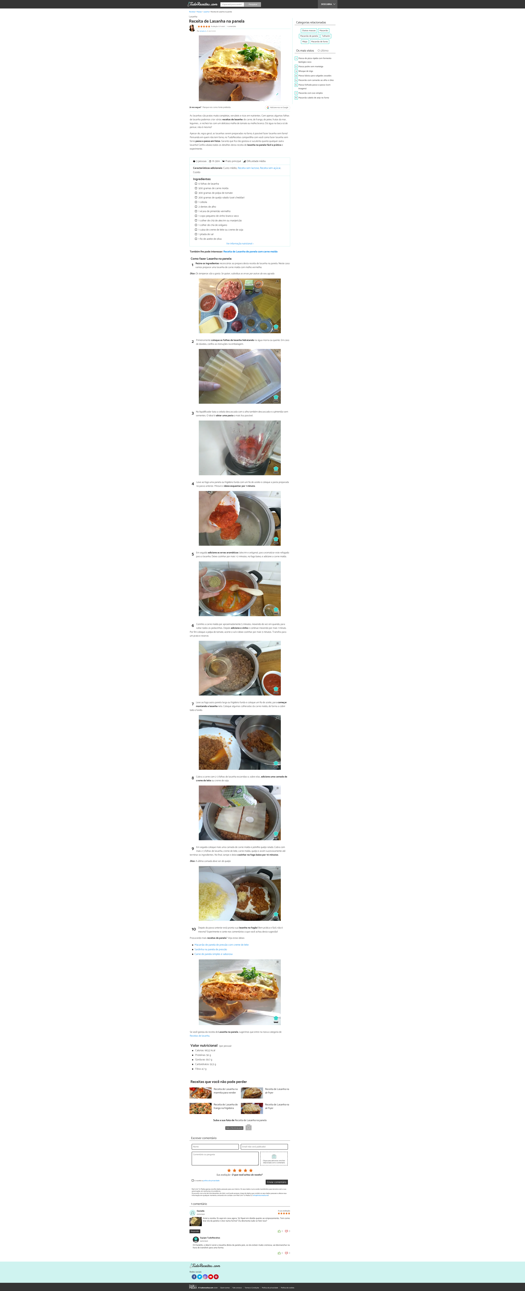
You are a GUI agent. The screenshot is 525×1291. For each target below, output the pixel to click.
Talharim (326, 36)
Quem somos (225, 1288)
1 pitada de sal (205, 234)
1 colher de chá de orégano (212, 225)
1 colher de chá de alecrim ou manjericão (220, 220)
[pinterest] (216, 1276)
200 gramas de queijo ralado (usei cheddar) (221, 197)
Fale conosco (237, 1288)
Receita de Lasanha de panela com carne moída (250, 252)
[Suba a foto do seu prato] (248, 1127)
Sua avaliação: (223, 1174)
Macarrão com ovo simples (310, 93)
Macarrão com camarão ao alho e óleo (316, 80)
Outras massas (309, 30)
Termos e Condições (252, 1288)
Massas (199, 11)
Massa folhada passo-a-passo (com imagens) (314, 86)
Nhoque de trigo (305, 71)
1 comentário (231, 26)
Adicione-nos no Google (279, 107)
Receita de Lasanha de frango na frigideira (226, 1106)
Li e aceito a (206, 1181)
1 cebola (202, 202)
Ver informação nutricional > (239, 244)
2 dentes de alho (207, 207)
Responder (195, 1231)
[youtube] (210, 1276)
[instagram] (205, 1276)
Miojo (304, 42)
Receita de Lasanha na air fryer (277, 1091)
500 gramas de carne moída (213, 188)
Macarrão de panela (309, 36)
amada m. (203, 31)
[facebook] (194, 1276)
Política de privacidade (270, 1288)
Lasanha (206, 11)
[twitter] (199, 1276)
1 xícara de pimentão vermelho (214, 211)
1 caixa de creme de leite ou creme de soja (220, 230)
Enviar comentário (276, 1182)
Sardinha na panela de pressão (211, 949)
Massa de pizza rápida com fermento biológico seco (314, 60)
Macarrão (324, 30)
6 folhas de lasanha (208, 184)
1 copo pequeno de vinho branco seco (218, 216)
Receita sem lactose (248, 168)
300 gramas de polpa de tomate (215, 193)
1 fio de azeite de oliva (209, 239)
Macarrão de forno (319, 42)
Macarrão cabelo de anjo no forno (313, 98)
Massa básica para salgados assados (314, 76)
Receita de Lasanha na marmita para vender (226, 1091)
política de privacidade (211, 1180)
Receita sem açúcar (270, 168)
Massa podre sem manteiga (310, 66)
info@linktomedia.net (260, 1195)
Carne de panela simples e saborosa (213, 954)
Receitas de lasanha (199, 1036)
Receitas (192, 11)
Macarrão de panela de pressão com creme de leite (222, 945)
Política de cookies (287, 1288)
